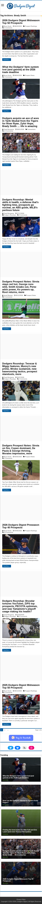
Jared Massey (8, 295)
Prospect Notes (31, 295)
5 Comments (8, 28)
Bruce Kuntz (7, 26)
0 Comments (8, 297)
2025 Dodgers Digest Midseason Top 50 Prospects (21, 686)
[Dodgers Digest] (21, 5)
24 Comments (8, 532)
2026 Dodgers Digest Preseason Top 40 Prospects (20, 526)
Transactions (31, 129)
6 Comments (8, 692)
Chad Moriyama (9, 129)
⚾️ (21, 738)
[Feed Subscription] (41, 16)
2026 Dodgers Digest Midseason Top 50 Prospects (21, 21)
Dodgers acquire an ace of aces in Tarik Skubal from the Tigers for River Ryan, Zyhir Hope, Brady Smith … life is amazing (20, 122)
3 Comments (8, 458)
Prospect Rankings (31, 26)
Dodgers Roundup (10, 215)
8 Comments (23, 616)
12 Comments (8, 131)
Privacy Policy (21, 899)
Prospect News (29, 75)
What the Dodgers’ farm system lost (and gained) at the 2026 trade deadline (20, 69)
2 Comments (8, 77)
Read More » (6, 59)
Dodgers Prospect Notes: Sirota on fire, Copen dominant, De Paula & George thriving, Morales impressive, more (20, 449)
